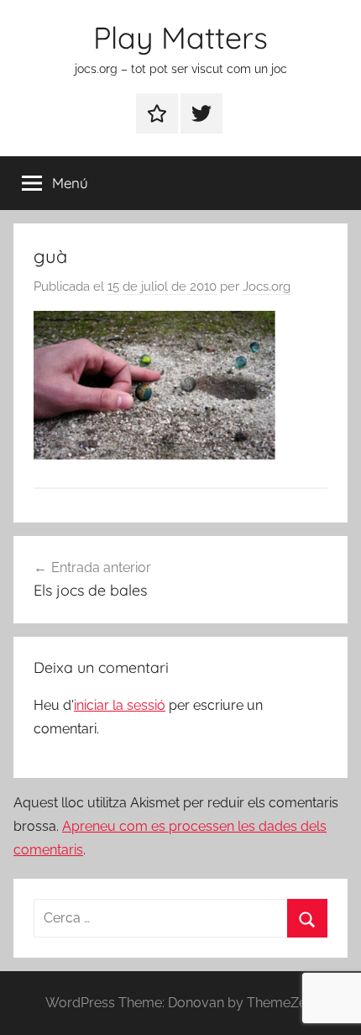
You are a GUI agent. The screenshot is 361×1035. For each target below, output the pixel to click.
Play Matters (180, 37)
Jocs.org (266, 286)
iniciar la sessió (119, 705)
